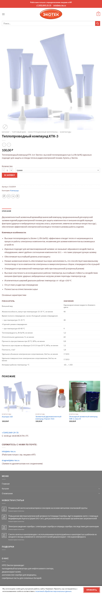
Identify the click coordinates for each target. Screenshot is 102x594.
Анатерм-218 (7, 417)
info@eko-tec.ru (59, 5)
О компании (7, 493)
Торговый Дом (19, 132)
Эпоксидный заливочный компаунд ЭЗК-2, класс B (83, 417)
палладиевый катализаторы (15, 568)
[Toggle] (99, 488)
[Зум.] (5, 126)
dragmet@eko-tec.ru (10, 460)
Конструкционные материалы (43, 132)
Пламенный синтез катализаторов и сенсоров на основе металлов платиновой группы (47, 508)
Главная (6, 483)
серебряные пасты (10, 578)
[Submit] (97, 23)
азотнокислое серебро (12, 575)
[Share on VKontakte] (13, 196)
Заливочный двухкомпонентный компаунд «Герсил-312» (48, 417)
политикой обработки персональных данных (53, 591)
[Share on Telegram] (18, 196)
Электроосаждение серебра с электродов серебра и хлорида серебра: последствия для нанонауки (53, 526)
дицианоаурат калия (11, 571)
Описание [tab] (6, 211)
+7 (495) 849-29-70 (43, 5)
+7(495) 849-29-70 (10, 432)
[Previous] (2, 404)
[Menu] (3, 14)
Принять (91, 590)
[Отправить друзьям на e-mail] (9, 196)
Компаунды (65, 132)
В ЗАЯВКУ (9, 175)
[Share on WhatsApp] (4, 196)
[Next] (100, 404)
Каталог (6, 132)
